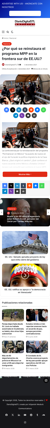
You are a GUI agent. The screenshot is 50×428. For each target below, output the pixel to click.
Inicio (5, 38)
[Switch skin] (12, 32)
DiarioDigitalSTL (11, 65)
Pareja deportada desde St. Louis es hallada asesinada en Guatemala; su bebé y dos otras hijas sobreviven (13, 329)
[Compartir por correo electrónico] (28, 115)
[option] (25, 212)
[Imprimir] (34, 115)
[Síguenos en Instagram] (46, 380)
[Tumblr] (25, 109)
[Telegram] (15, 115)
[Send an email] (20, 65)
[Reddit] (31, 109)
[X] (12, 109)
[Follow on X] (18, 65)
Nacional (12, 38)
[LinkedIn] (18, 109)
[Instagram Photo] (9, 386)
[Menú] (3, 32)
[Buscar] (7, 32)
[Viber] (21, 115)
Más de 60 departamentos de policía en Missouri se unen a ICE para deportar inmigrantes (13, 360)
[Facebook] (6, 109)
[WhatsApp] (43, 109)
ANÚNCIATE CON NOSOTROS (25, 13)
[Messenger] (37, 109)
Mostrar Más (24, 174)
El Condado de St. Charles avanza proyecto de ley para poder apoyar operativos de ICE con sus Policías (37, 360)
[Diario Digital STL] (25, 23)
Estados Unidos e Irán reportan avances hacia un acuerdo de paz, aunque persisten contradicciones (36, 329)
